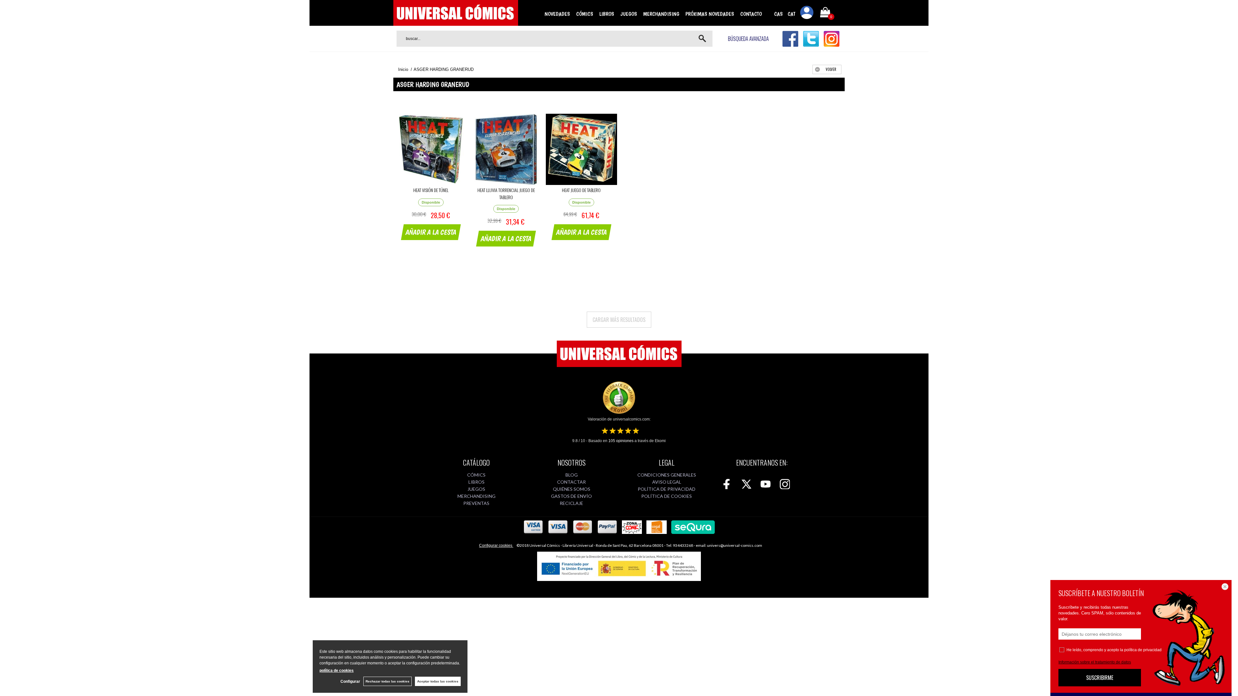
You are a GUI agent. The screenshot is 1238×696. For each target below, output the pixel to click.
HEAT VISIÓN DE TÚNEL (430, 190)
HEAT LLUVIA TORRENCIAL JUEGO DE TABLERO (506, 193)
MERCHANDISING (661, 14)
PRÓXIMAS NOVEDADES (709, 14)
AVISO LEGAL (666, 482)
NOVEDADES (557, 14)
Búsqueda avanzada (748, 39)
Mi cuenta (807, 13)
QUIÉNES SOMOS (571, 489)
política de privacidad (1143, 650)
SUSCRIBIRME (1099, 678)
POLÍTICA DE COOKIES (666, 496)
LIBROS (606, 14)
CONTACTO (751, 14)
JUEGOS (628, 14)
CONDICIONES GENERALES (666, 475)
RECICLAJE (571, 503)
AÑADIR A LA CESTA (431, 232)
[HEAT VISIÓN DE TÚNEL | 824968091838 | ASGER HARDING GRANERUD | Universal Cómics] (431, 149)
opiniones (621, 441)
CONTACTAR (571, 482)
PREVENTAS (476, 503)
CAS (778, 14)
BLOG (571, 475)
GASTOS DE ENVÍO (571, 496)
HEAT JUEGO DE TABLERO (581, 190)
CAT (791, 14)
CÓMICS (584, 14)
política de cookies (336, 670)
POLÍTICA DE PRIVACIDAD (666, 489)
